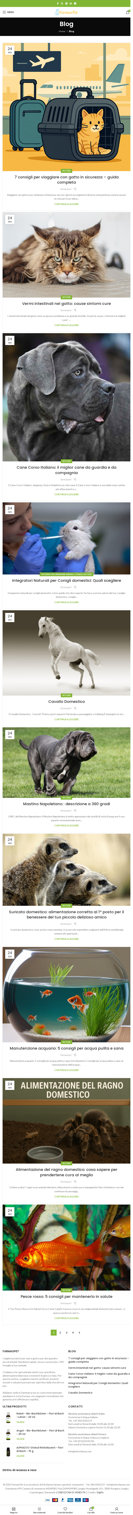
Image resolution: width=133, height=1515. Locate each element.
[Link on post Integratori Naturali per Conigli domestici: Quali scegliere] (66, 538)
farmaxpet (66, 188)
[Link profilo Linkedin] (71, 3)
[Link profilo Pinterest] (66, 3)
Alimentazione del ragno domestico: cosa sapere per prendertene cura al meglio (66, 1172)
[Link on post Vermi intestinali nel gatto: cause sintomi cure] (66, 255)
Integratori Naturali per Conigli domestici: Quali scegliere (66, 580)
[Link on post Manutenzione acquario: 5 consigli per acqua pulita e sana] (66, 994)
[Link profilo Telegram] (75, 3)
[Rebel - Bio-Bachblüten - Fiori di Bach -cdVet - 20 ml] (8, 1418)
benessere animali (64, 574)
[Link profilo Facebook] (58, 3)
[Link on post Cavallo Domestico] (66, 653)
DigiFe (100, 1492)
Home (62, 31)
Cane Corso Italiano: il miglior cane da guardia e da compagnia (66, 470)
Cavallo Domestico (66, 701)
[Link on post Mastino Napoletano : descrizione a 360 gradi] (66, 762)
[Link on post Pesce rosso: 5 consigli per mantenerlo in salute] (66, 1247)
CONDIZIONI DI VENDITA (71, 1492)
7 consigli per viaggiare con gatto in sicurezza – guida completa (67, 179)
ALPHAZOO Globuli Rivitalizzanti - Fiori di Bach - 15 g (39, 1449)
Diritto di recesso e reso (20, 1470)
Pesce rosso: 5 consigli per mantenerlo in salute (66, 1296)
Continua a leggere (66, 204)
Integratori (48, 574)
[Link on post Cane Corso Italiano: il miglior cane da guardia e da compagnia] (66, 397)
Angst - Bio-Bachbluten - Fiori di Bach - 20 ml (40, 1432)
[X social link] (62, 3)
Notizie (66, 171)
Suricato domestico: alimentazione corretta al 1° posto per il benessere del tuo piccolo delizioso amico (66, 914)
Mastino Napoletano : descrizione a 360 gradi (66, 804)
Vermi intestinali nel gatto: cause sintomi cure (66, 303)
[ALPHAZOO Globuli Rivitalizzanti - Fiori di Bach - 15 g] (8, 1452)
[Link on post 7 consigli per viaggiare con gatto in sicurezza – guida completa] (66, 107)
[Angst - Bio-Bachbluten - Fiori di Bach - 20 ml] (8, 1435)
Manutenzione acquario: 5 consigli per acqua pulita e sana (66, 1048)
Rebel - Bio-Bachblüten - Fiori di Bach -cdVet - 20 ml (40, 1415)
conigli (79, 574)
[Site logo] (66, 11)
